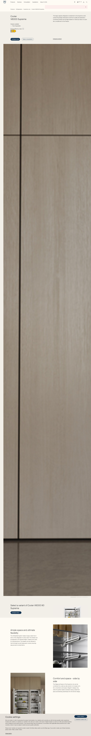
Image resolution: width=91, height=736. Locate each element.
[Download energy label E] (13, 32)
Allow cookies (80, 716)
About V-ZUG (43, 2)
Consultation (27, 2)
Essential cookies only (81, 719)
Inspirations (35, 2)
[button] (70, 611)
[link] (75, 2)
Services (19, 2)
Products (12, 2)
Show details (8, 733)
